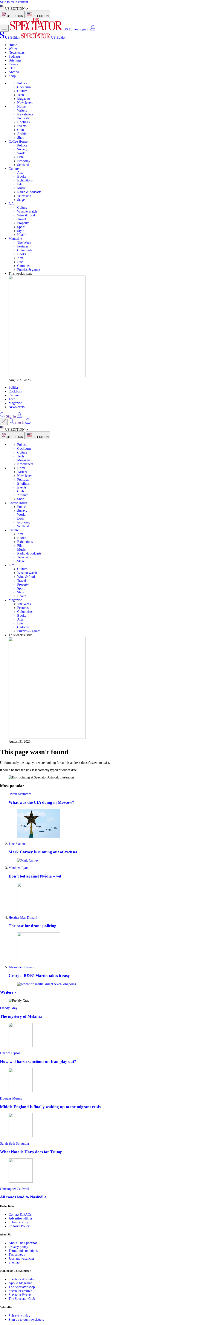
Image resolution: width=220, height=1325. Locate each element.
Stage (21, 200)
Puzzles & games (28, 269)
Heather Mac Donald (23, 917)
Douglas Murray (11, 1098)
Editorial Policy (19, 1226)
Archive (14, 72)
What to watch (27, 211)
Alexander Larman (21, 967)
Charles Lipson (10, 1053)
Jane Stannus (17, 844)
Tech (20, 95)
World (21, 153)
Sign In (84, 29)
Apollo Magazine (20, 1283)
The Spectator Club (22, 1298)
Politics (22, 83)
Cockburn (24, 87)
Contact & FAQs (20, 1214)
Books (21, 176)
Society (22, 149)
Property (23, 223)
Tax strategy (17, 1254)
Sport (20, 227)
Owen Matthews (20, 794)
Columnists (24, 250)
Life (11, 203)
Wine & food (26, 215)
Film (20, 184)
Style (20, 231)
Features (23, 246)
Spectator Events (20, 1295)
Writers (13, 48)
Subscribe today (19, 1315)
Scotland (23, 165)
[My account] (92, 29)
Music (21, 188)
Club (12, 68)
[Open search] (2, 416)
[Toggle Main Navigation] (4, 28)
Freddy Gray (8, 1008)
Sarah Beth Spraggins (14, 1143)
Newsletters (16, 52)
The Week (24, 242)
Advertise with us (20, 1218)
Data (20, 157)
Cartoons (23, 266)
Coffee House (18, 141)
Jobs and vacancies (21, 1258)
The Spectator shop (22, 1287)
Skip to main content (14, 2)
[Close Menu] (4, 422)
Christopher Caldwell (14, 1189)
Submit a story (18, 1222)
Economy (23, 161)
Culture (22, 91)
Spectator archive (20, 1291)
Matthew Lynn (19, 868)
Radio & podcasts (29, 192)
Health (21, 234)
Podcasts (14, 56)
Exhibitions (25, 180)
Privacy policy (18, 1247)
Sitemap (14, 1262)
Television (24, 196)
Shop (12, 76)
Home (13, 45)
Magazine (24, 99)
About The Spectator (23, 1243)
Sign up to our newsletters (26, 1319)
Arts (20, 172)
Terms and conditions (23, 1251)
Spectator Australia (21, 1279)
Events (13, 64)
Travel (21, 219)
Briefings (15, 60)
